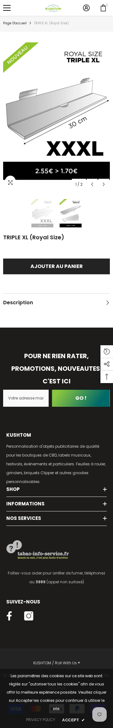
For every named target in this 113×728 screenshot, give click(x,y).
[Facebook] (9, 616)
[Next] (103, 184)
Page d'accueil (15, 23)
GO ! (81, 398)
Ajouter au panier (56, 266)
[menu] (7, 8)
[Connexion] (86, 8)
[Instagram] (29, 616)
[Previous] (92, 184)
